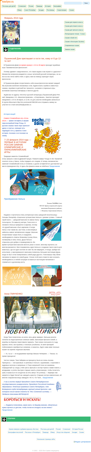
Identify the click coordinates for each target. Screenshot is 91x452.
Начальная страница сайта (46, 439)
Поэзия (31, 6)
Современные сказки (72, 45)
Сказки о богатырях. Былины (74, 41)
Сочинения (22, 6)
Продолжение (54, 166)
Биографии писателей (15, 432)
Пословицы (50, 10)
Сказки (71, 10)
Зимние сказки (70, 49)
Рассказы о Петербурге (32, 432)
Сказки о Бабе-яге (71, 38)
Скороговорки (61, 10)
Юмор (20, 10)
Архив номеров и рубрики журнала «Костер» (24, 429)
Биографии (57, 6)
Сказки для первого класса (74, 22)
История (48, 6)
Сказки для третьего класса (74, 30)
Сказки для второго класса (74, 26)
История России (77, 429)
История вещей (9, 114)
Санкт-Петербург (30, 10)
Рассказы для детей (8, 6)
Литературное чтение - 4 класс (75, 34)
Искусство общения (63, 432)
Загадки (41, 10)
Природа (39, 6)
